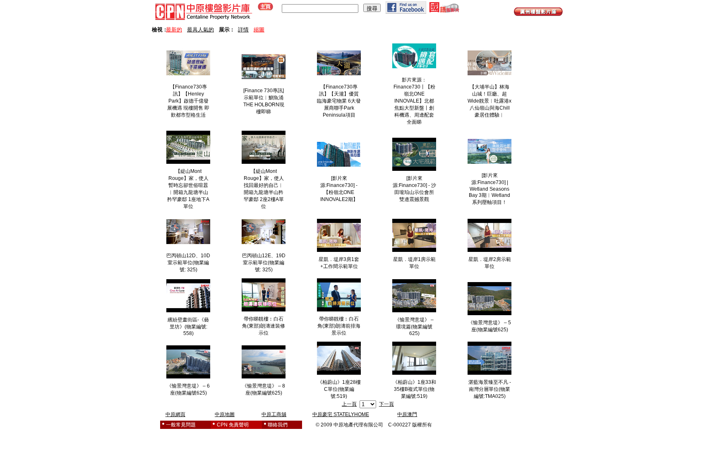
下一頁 (386, 404)
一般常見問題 (181, 425)
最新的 (174, 29)
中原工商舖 (274, 414)
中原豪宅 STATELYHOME (340, 414)
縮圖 (259, 29)
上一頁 (349, 404)
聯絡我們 (278, 425)
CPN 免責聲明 (233, 425)
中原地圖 (225, 414)
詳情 (243, 29)
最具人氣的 (200, 29)
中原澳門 (407, 414)
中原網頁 (175, 414)
